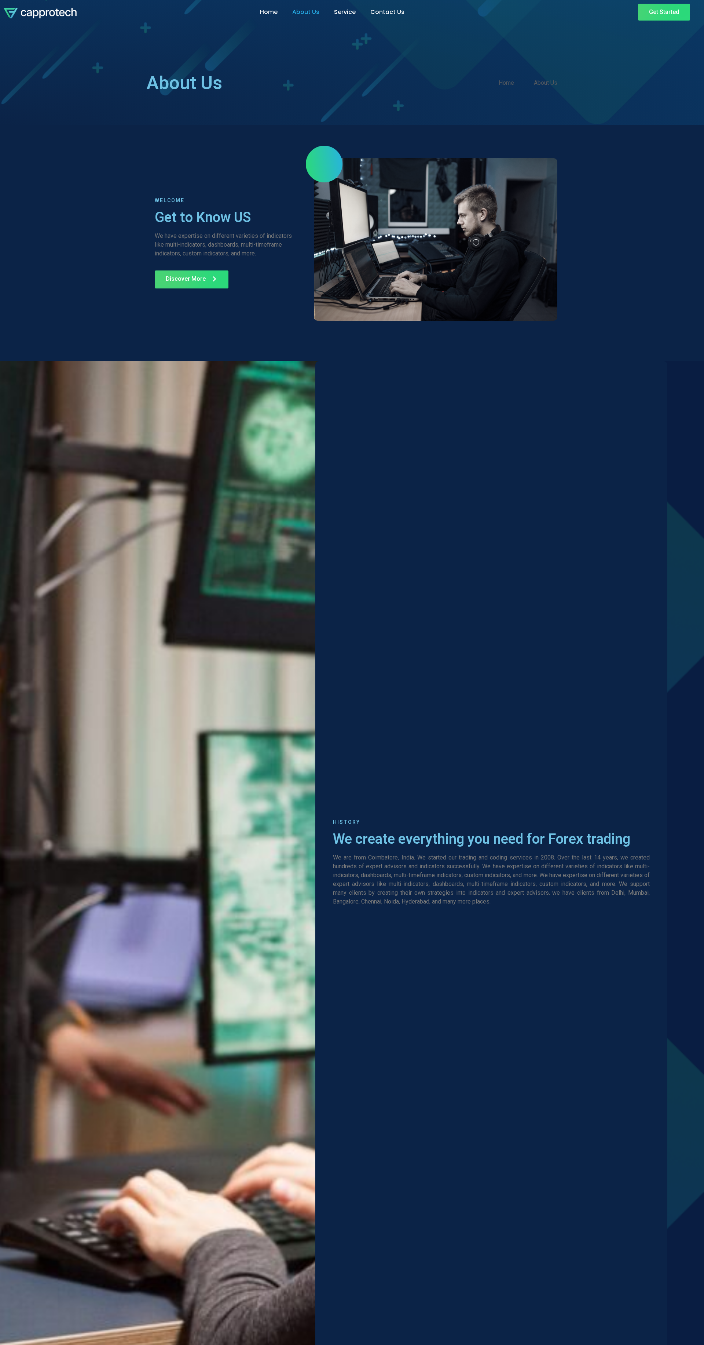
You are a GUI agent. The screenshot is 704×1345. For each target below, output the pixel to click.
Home (269, 12)
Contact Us (387, 12)
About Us (305, 12)
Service (345, 12)
